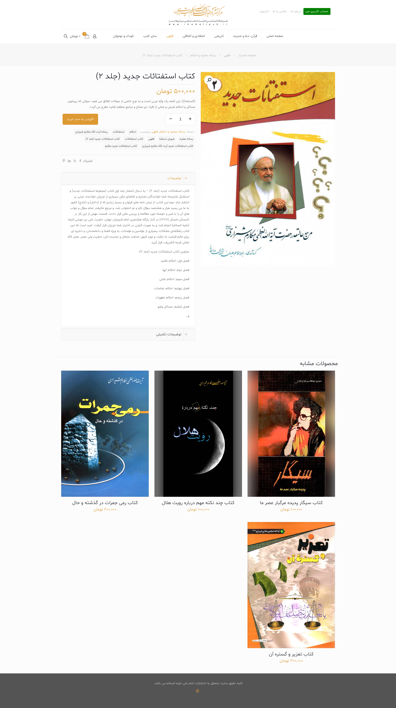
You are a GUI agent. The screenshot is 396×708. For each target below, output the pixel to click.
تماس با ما (280, 11)
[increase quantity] (190, 119)
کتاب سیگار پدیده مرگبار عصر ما (291, 503)
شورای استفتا (167, 139)
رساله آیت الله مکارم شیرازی (91, 132)
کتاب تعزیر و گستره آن (291, 654)
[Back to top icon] (374, 698)
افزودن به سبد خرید (80, 119)
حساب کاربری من (316, 11)
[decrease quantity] (171, 119)
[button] (208, 80)
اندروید (264, 11)
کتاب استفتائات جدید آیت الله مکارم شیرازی (167, 146)
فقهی (227, 55)
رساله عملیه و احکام (203, 55)
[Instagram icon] (197, 691)
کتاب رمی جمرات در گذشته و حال (105, 503)
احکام (132, 132)
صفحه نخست (247, 55)
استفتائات (118, 132)
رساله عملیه (186, 139)
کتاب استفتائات (134, 139)
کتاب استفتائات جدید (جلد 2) (103, 139)
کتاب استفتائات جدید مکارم (121, 146)
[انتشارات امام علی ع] (198, 14)
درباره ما (296, 11)
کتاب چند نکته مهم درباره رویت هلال (198, 503)
